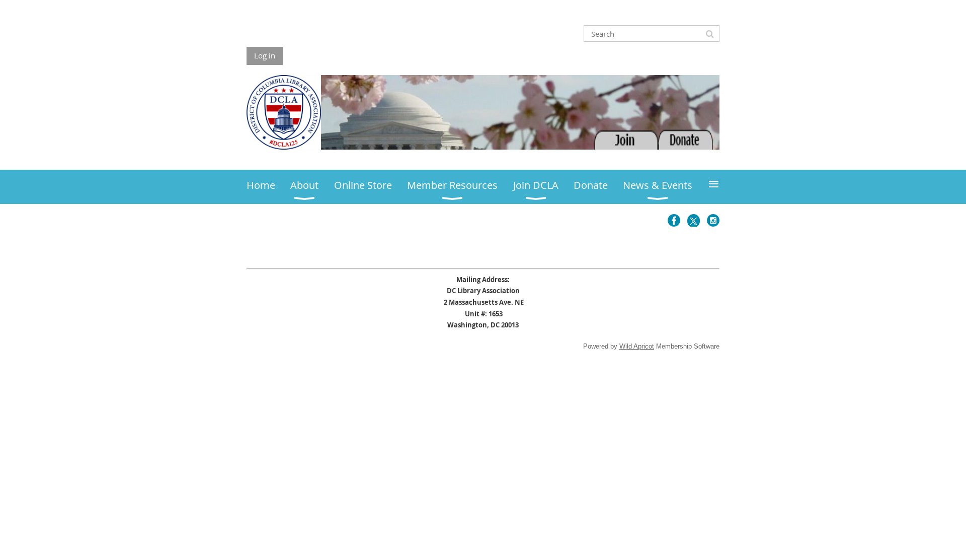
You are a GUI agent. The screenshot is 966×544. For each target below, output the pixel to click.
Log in (264, 55)
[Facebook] (674, 220)
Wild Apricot (636, 346)
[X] (693, 220)
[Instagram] (713, 220)
